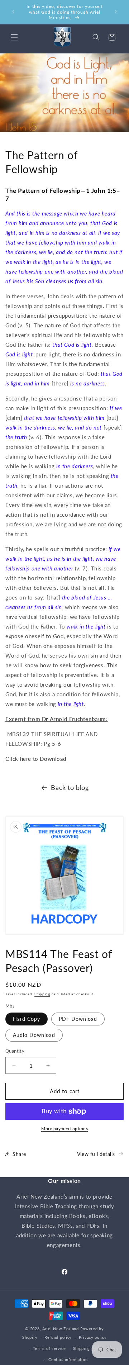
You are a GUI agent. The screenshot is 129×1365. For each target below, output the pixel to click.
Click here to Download (35, 758)
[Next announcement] (116, 12)
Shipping (42, 994)
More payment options (64, 1128)
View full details (96, 1154)
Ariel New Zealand (60, 1328)
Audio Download (34, 1035)
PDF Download (78, 1019)
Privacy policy (93, 1337)
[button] (14, 37)
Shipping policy (88, 1348)
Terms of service (49, 1348)
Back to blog (70, 787)
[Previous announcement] (13, 12)
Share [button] (19, 1154)
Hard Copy (26, 1019)
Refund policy (58, 1337)
